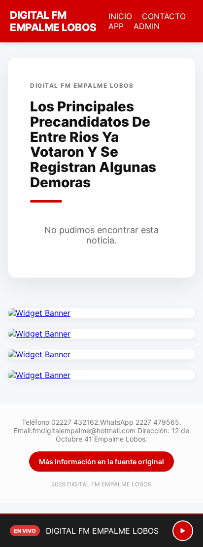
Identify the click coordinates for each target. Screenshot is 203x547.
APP (116, 26)
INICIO (120, 16)
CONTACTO (164, 16)
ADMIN (147, 26)
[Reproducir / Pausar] (182, 530)
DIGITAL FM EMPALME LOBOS (53, 21)
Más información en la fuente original (101, 461)
